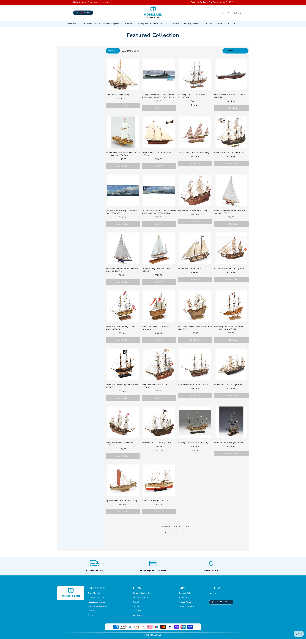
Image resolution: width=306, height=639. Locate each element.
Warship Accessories (97, 606)
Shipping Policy (185, 593)
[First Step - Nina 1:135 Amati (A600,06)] (159, 306)
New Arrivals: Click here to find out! (91, 2)
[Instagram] (215, 594)
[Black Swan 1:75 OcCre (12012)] (231, 132)
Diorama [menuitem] (128, 24)
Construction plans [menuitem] (111, 24)
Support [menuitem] (231, 24)
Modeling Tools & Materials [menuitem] (148, 24)
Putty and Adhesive (142, 593)
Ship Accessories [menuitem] (90, 24)
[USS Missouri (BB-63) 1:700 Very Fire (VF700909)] (123, 190)
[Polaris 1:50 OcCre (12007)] (195, 248)
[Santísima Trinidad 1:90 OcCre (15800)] (159, 364)
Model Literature (140, 597)
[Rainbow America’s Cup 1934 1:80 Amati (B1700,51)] (231, 190)
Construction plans (96, 597)
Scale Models (94, 593)
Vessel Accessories (96, 602)
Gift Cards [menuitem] (208, 24)
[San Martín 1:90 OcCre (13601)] (195, 190)
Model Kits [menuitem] (71, 24)
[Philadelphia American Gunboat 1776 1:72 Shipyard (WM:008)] (123, 132)
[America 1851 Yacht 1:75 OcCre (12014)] (159, 132)
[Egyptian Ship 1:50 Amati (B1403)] (123, 480)
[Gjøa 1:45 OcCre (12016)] (123, 74)
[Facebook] (210, 594)
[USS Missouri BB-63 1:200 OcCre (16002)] (231, 74)
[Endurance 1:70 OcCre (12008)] (231, 364)
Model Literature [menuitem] (173, 24)
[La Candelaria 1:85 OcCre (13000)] (231, 248)
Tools (90, 615)
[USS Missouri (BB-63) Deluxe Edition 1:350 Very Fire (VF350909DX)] (159, 190)
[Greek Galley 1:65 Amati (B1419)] (195, 132)
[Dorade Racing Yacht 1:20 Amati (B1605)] (159, 248)
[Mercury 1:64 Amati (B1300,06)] (231, 422)
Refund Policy (185, 597)
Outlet (136, 602)
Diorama (91, 610)
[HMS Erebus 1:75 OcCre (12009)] (195, 364)
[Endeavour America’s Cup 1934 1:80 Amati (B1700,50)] (123, 248)
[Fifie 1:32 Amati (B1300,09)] (159, 480)
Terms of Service (186, 606)
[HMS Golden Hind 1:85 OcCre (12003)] (123, 422)
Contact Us (138, 615)
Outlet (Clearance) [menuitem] (191, 24)
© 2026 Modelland (152, 635)
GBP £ (87, 13)
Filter (110, 50)
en (77, 13)
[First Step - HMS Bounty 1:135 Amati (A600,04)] (123, 306)
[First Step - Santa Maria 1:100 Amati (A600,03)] (195, 306)
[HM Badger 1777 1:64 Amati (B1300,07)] (195, 74)
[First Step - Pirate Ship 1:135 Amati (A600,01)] (123, 364)
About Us (137, 610)
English (213, 602)
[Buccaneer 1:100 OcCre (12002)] (159, 422)
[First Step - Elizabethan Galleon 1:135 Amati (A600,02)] (231, 306)
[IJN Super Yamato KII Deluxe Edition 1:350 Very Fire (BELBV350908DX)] (159, 74)
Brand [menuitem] (219, 24)
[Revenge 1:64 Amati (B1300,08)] (195, 422)
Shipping (137, 606)
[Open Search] (223, 13)
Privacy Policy (185, 602)
